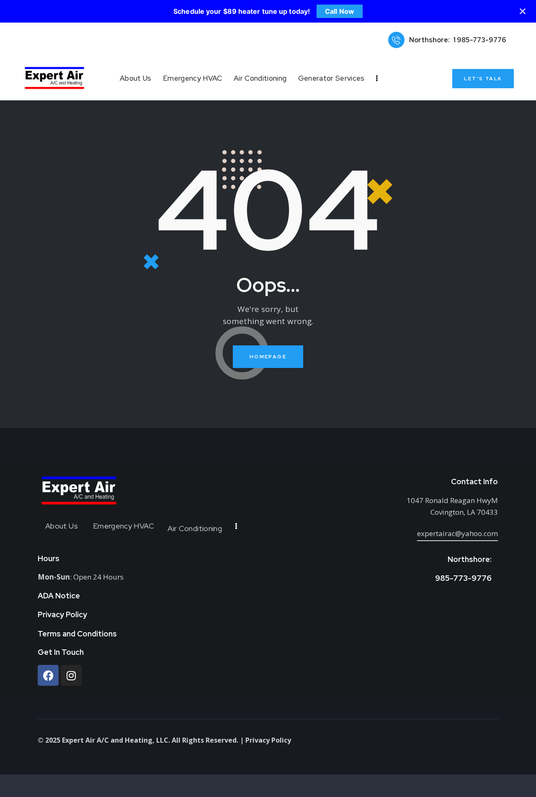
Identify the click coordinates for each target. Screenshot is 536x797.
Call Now (339, 11)
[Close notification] (523, 11)
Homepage (268, 356)
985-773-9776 (463, 578)
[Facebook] (48, 675)
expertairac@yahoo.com (457, 533)
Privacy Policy (268, 740)
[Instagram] (71, 675)
